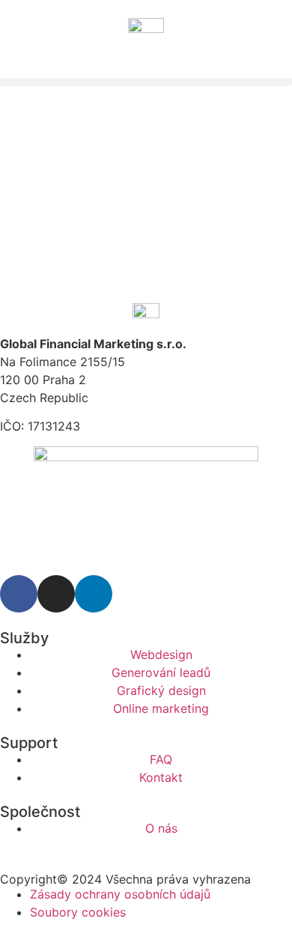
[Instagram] (56, 594)
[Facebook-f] (18, 594)
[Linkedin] (93, 594)
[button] (146, 82)
